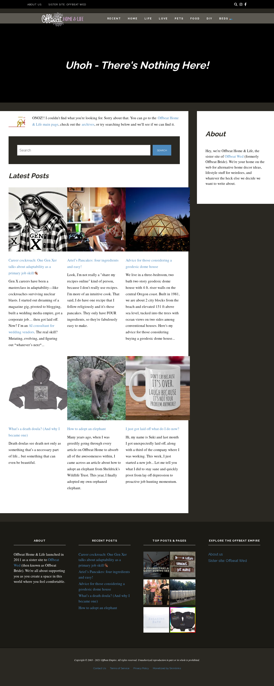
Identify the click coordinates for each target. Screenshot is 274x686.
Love (163, 18)
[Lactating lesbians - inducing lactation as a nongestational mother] (183, 620)
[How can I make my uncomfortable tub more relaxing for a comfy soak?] (156, 620)
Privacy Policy (141, 668)
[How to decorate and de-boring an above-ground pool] (183, 592)
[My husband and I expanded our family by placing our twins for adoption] (156, 592)
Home (133, 18)
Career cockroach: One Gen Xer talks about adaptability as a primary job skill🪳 (33, 266)
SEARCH (162, 150)
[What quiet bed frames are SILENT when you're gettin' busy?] (156, 565)
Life (148, 18)
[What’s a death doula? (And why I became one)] (41, 389)
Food (195, 18)
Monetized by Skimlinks (167, 668)
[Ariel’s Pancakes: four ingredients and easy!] (99, 220)
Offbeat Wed (234, 156)
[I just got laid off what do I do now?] (158, 389)
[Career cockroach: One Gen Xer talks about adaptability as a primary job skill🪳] (41, 220)
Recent (114, 18)
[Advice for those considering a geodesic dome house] (158, 220)
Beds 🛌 (226, 18)
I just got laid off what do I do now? (152, 428)
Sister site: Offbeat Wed (67, 4)
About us (34, 4)
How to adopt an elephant (86, 428)
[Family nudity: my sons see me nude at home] (183, 565)
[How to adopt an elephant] (99, 389)
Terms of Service (119, 668)
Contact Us (99, 668)
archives (88, 124)
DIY (209, 18)
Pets (179, 18)
